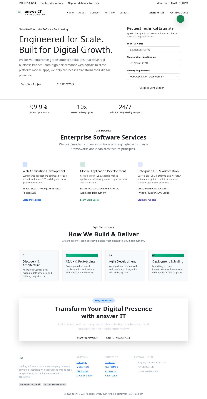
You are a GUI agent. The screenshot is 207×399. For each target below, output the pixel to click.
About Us (110, 362)
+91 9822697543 (64, 84)
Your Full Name (135, 43)
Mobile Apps (83, 366)
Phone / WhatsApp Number (141, 57)
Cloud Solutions (84, 375)
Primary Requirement (138, 70)
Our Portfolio (111, 366)
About (81, 12)
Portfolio (110, 12)
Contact (124, 12)
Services (95, 12)
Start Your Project (31, 84)
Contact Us (110, 371)
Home (70, 12)
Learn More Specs (32, 199)
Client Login (111, 375)
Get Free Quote (179, 12)
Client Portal (156, 12)
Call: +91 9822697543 (118, 338)
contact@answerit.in (148, 371)
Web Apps (82, 362)
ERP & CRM (82, 371)
